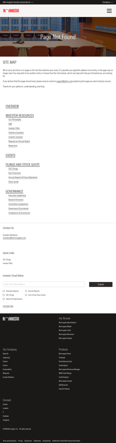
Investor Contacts (15, 137)
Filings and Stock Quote (23, 164)
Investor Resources (20, 115)
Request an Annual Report (19, 141)
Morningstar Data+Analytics (70, 322)
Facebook (8, 416)
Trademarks (37, 441)
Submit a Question (16, 132)
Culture (7, 365)
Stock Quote (13, 181)
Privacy (20, 441)
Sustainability (9, 369)
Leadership (9, 358)
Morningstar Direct (67, 354)
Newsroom (12, 145)
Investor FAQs (14, 128)
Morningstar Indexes (68, 338)
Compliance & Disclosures (19, 212)
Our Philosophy (14, 119)
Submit (101, 284)
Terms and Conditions (9, 441)
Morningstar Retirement (69, 334)
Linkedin (8, 408)
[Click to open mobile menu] (109, 10)
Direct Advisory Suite (68, 361)
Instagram (8, 420)
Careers (7, 361)
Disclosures (28, 441)
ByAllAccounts (66, 385)
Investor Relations (11, 377)
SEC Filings (13, 168)
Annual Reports (33, 291)
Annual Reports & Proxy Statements (22, 177)
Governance (14, 191)
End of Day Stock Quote (37, 295)
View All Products (66, 389)
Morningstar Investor (68, 381)
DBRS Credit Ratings (67, 373)
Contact (7, 404)
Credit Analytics (66, 377)
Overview (12, 106)
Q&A (10, 123)
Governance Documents (18, 208)
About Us (8, 354)
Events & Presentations (14, 299)
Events (10, 155)
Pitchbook (64, 358)
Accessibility (47, 441)
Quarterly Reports (12, 291)
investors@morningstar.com (14, 237)
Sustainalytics (65, 365)
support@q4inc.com (64, 81)
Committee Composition (18, 204)
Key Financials (14, 172)
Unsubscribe (8, 306)
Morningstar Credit (67, 330)
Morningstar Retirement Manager (72, 369)
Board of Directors (15, 199)
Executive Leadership (17, 195)
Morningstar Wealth (67, 326)
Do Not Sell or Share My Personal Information (66, 441)
